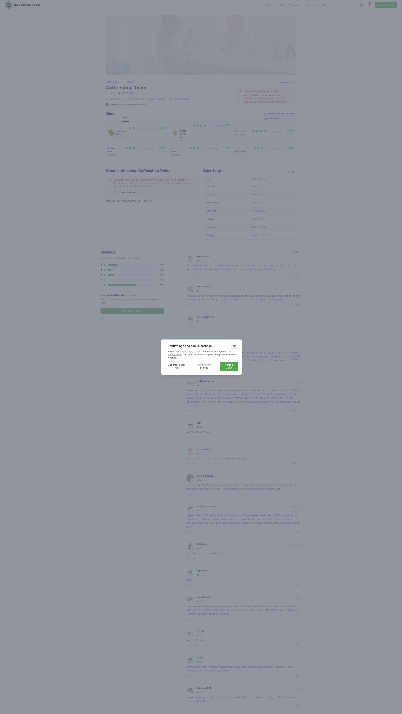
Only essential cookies (204, 366)
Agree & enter (229, 366)
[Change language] (234, 346)
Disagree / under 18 (176, 366)
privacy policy (175, 354)
